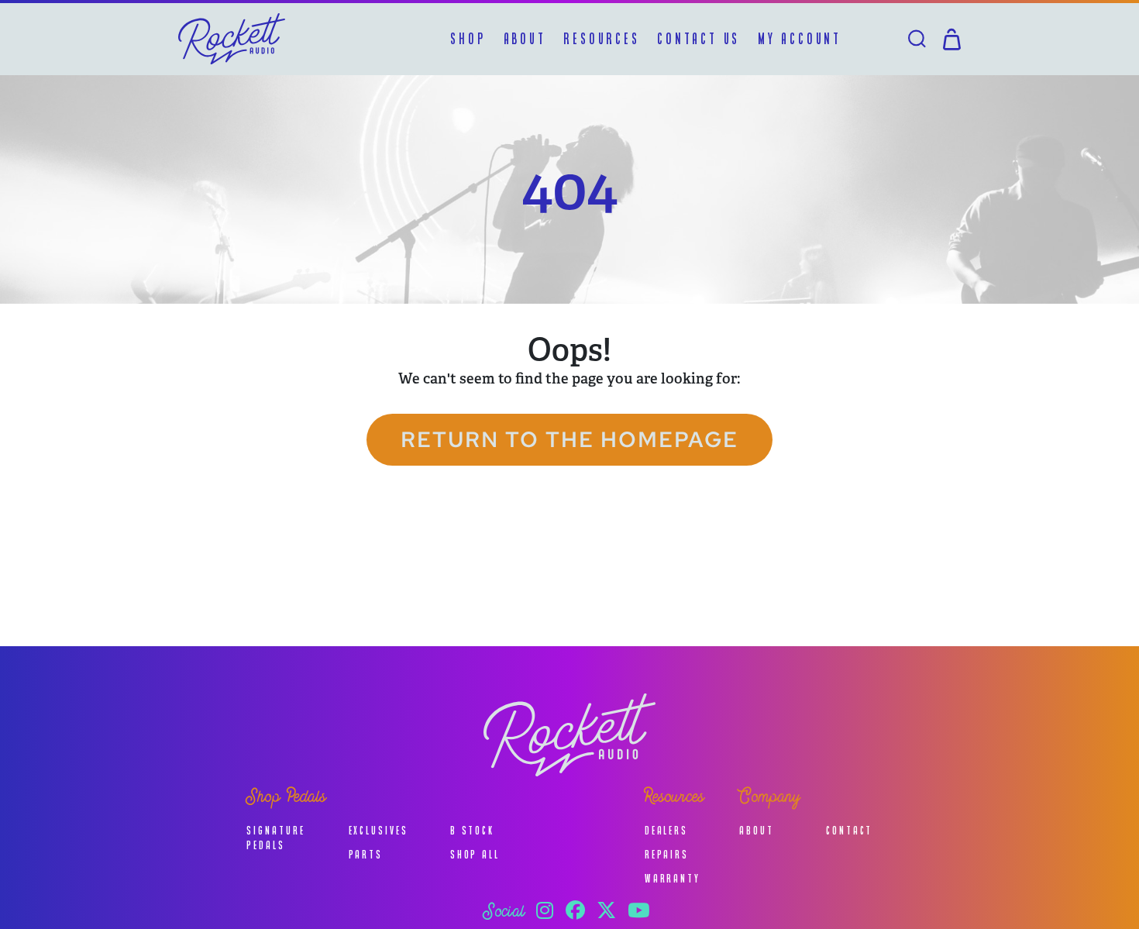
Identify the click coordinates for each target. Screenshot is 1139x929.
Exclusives (378, 830)
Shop (467, 38)
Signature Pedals (275, 838)
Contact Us (698, 38)
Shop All (475, 854)
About (525, 38)
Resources (601, 38)
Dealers (666, 830)
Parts (366, 854)
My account (799, 38)
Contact (849, 830)
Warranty (672, 878)
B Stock (472, 830)
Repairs (667, 854)
